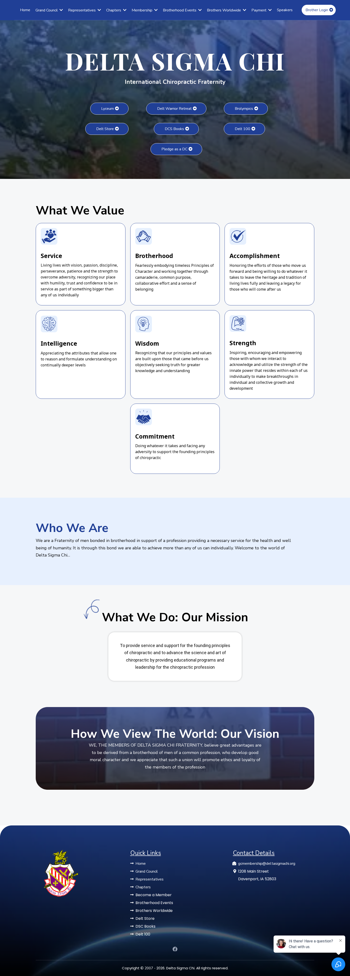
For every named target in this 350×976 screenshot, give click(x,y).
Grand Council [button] (47, 10)
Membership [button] (142, 10)
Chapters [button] (114, 10)
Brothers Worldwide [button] (224, 10)
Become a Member (153, 895)
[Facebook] (175, 949)
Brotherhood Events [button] (180, 10)
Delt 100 (142, 934)
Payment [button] (259, 10)
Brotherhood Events (154, 902)
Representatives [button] (82, 10)
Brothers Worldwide (154, 910)
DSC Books (145, 926)
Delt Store (145, 918)
